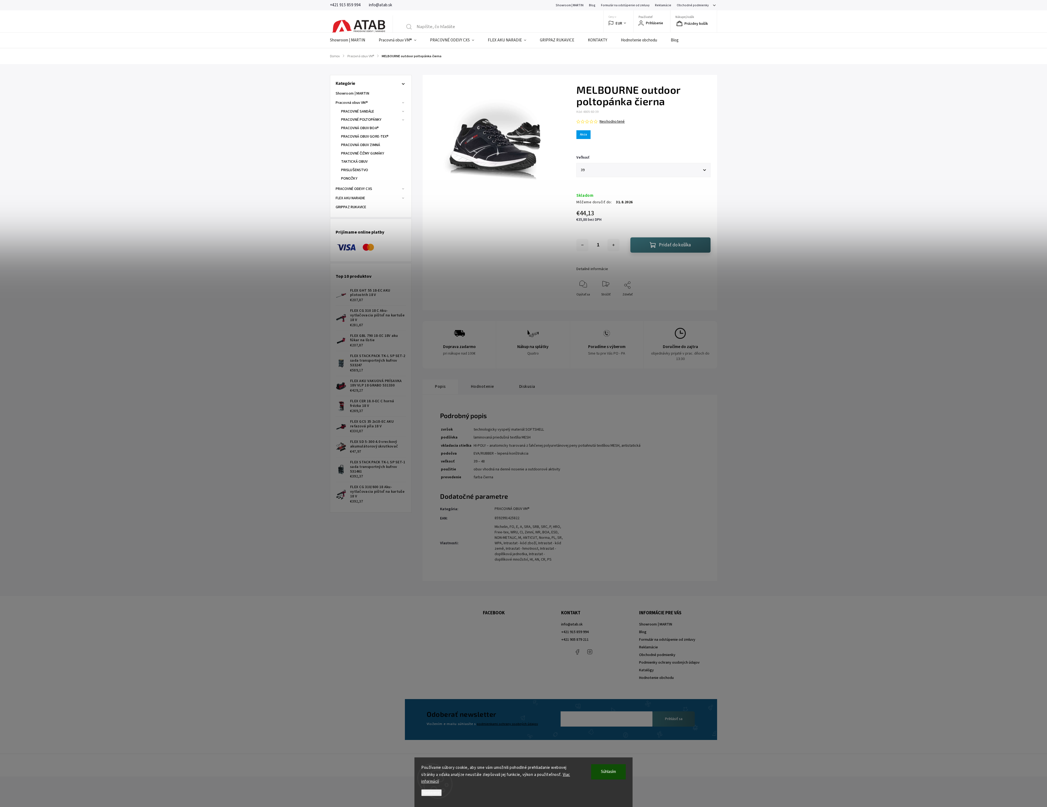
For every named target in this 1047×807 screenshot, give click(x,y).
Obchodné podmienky (693, 5)
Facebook (577, 652)
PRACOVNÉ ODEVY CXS (354, 189)
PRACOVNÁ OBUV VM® (512, 509)
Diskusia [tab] (527, 386)
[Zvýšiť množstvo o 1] (613, 245)
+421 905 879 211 (575, 639)
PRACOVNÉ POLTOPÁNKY (361, 119)
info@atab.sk (572, 624)
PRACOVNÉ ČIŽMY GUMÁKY (362, 153)
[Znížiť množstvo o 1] (582, 245)
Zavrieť (701, 303)
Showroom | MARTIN (569, 5)
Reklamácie (663, 5)
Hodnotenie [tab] (482, 386)
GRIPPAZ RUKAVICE (351, 207)
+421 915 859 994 (575, 632)
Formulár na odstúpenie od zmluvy (625, 5)
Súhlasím (608, 772)
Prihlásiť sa (673, 719)
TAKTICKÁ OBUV (354, 161)
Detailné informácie (592, 269)
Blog (592, 5)
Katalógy (646, 670)
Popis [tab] (440, 386)
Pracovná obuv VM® (352, 102)
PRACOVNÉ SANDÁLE (357, 111)
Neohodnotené (612, 121)
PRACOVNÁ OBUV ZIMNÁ (360, 145)
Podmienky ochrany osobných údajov (669, 662)
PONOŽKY (349, 178)
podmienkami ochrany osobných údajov (507, 723)
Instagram (590, 652)
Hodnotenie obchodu (656, 678)
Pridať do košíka (675, 245)
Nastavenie (431, 792)
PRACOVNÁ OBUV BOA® (360, 128)
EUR (619, 23)
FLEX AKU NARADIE (350, 198)
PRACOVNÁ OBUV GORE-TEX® (365, 136)
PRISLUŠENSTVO (354, 170)
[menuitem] (351, 40)
